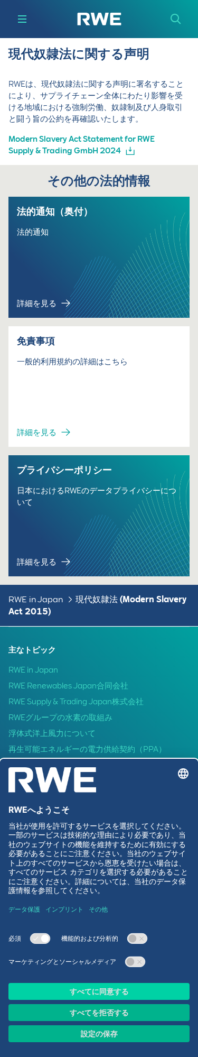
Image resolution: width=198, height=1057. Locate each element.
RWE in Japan (35, 599)
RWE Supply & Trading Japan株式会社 (76, 701)
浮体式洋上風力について (52, 733)
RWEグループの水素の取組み (60, 717)
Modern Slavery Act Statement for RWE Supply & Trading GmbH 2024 (81, 144)
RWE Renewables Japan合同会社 (68, 686)
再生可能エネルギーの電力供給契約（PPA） (87, 749)
